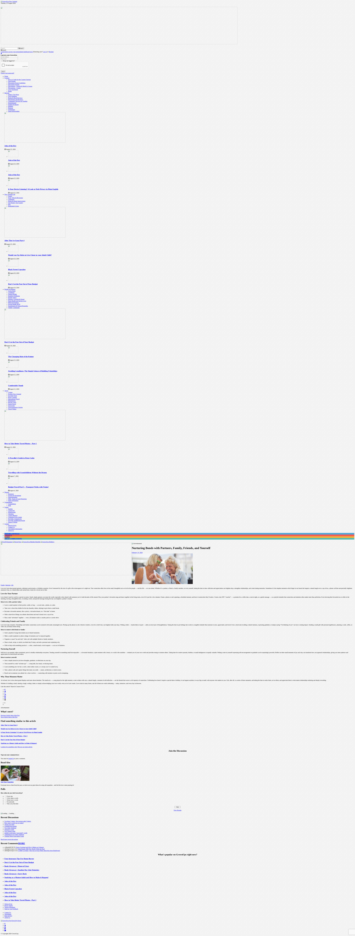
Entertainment (12, 103)
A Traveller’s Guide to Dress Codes (21, 458)
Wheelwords (12, 512)
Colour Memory (13, 515)
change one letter (9, 824)
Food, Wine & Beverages (15, 198)
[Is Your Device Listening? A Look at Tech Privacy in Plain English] (13, 185)
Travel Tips (11, 406)
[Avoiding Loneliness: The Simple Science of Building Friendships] (13, 367)
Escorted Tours (12, 396)
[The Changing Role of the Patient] (13, 353)
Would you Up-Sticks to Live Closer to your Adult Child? (30, 255)
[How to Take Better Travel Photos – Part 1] (34, 440)
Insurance (11, 494)
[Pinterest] (5, 927)
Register (51, 52)
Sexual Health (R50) (14, 304)
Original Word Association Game (14, 836)
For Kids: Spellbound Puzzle (16, 520)
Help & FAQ (8, 916)
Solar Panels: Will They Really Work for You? (31, 849)
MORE (21, 843)
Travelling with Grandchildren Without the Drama (27, 473)
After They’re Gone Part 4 (14, 241)
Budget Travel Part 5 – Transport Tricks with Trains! (28, 487)
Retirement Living (13, 206)
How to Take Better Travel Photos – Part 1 (20, 444)
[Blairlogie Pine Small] (119, 44)
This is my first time (12, 804)
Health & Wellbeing (14, 296)
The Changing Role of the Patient (21, 357)
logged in (11, 758)
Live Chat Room (13, 89)
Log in (45, 52)
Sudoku (10, 509)
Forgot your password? (7, 73)
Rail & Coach (12, 402)
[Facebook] (4, 924)
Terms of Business (9, 907)
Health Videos (12, 297)
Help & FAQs (12, 525)
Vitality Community (14, 307)
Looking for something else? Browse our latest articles (16, 747)
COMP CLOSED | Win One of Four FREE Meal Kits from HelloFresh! (39, 850)
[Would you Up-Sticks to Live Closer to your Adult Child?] (13, 251)
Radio (10, 91)
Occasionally (10, 802)
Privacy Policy (8, 905)
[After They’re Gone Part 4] (34, 237)
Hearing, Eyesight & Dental (16, 299)
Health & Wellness (9, 289)
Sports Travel (12, 404)
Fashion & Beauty (13, 104)
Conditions (11, 292)
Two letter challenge (10, 828)
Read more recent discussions (9, 839)
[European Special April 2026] (66, 574)
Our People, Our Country (15, 203)
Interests (6, 93)
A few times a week (12, 798)
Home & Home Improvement (16, 201)
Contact (6, 524)
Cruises (10, 392)
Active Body (12, 291)
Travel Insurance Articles (15, 407)
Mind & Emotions (13, 302)
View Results (177, 810)
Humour (10, 108)
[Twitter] (5, 925)
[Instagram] (5, 929)
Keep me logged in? (9, 61)
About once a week (12, 800)
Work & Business (13, 500)
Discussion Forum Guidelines (16, 83)
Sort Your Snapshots (7, 782)
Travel (6, 391)
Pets (9, 204)
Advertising (7, 914)
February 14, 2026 (137, 552)
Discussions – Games (14, 88)
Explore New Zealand (14, 394)
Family (10, 196)
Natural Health (12, 294)
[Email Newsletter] (5, 930)
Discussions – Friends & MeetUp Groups (20, 86)
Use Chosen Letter (9, 831)
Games (6, 507)
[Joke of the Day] (34, 142)
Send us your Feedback (11, 909)
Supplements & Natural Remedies (18, 306)
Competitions (8, 502)
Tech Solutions (12, 96)
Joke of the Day (10, 146)
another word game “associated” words (15, 833)
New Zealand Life (9, 194)
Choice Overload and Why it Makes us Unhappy (29, 847)
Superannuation (12, 497)
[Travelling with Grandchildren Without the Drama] (13, 469)
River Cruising (12, 397)
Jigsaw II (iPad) (12, 522)
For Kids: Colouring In (15, 519)
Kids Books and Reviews (15, 99)
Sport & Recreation (13, 111)
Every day (10, 796)
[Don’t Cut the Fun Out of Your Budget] (13, 280)
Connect (6, 78)
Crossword (11, 510)
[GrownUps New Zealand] (9, 1)
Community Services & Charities (17, 101)
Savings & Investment (14, 495)
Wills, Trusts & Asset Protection (17, 499)
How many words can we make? (14, 823)
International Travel (14, 399)
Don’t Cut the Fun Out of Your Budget (23, 284)
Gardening (11, 199)
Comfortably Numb (15, 386)
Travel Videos (12, 409)
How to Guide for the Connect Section (19, 79)
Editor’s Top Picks (13, 94)
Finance (6, 492)
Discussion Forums (13, 84)
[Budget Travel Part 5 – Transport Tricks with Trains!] (13, 483)
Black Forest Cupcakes (17, 269)
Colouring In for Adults (15, 517)
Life (12, 585)
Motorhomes (12, 401)
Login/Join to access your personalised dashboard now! (17, 52)
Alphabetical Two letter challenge (14, 834)
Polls (9, 505)
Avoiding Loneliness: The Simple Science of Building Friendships (32, 371)
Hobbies (10, 106)
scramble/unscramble (10, 826)
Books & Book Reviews (15, 98)
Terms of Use (8, 904)
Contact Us (11, 527)
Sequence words (9, 829)
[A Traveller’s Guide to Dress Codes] (13, 454)
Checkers (11, 514)
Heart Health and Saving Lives (17, 301)
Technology (11, 109)
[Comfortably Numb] (13, 382)
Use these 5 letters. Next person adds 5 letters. (17, 821)
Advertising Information (15, 529)
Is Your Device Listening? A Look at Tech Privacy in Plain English (33, 189)
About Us (11, 530)
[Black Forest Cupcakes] (13, 266)
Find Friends (12, 81)
